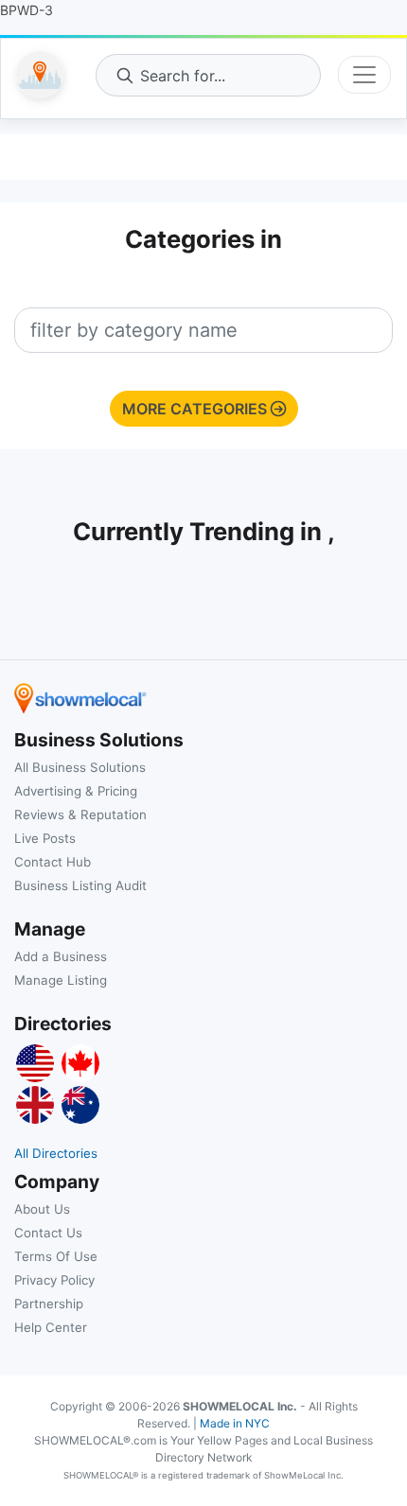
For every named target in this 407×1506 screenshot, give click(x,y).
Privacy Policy (54, 1279)
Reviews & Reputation (80, 814)
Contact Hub (52, 861)
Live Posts (45, 838)
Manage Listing (60, 980)
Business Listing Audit (80, 885)
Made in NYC (235, 1423)
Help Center (50, 1327)
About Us (42, 1209)
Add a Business (60, 956)
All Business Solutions (80, 767)
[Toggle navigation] (364, 75)
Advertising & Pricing (75, 790)
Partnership (48, 1303)
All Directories (55, 1153)
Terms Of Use (55, 1256)
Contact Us (48, 1232)
